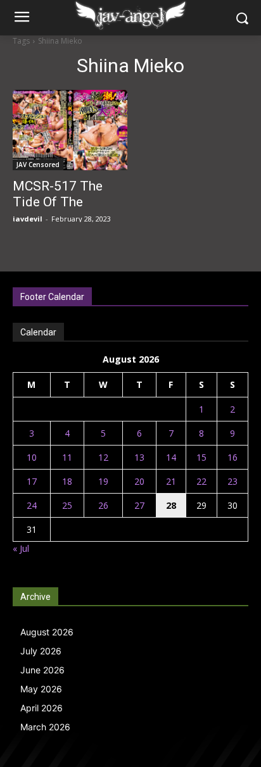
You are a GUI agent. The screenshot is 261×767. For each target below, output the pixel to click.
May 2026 (41, 688)
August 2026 (46, 632)
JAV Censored (38, 164)
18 (67, 481)
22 (201, 481)
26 (103, 505)
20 (139, 481)
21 (171, 481)
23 (232, 481)
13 (139, 457)
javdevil (27, 218)
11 (67, 457)
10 (32, 457)
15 (201, 457)
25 (67, 505)
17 (32, 481)
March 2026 (45, 726)
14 (171, 457)
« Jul (21, 548)
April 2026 (41, 707)
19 (103, 481)
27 (139, 505)
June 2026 (42, 669)
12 (103, 457)
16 (232, 457)
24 (32, 505)
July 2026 (40, 650)
